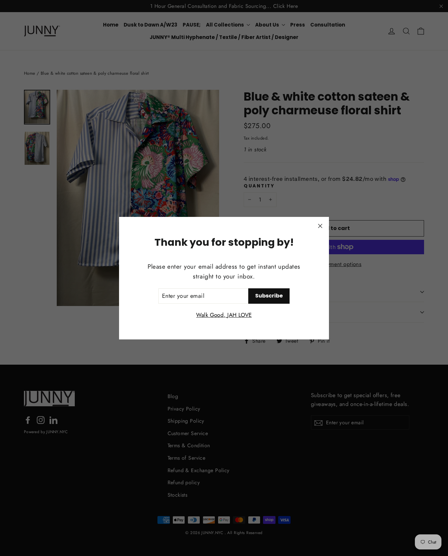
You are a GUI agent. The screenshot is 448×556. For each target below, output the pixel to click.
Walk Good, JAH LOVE (224, 314)
